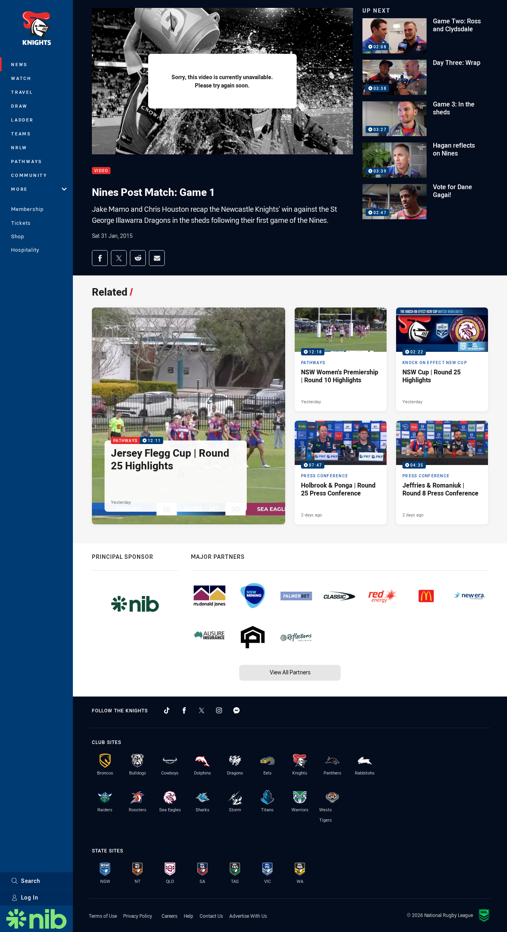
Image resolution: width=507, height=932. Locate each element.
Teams (21, 134)
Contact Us (211, 916)
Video (101, 170)
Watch (21, 78)
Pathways (26, 161)
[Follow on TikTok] (167, 710)
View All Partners (290, 672)
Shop (17, 236)
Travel (22, 92)
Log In (29, 897)
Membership (27, 209)
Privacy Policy (137, 916)
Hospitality (25, 249)
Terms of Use (103, 916)
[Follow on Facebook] (184, 710)
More (19, 189)
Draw (19, 106)
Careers (169, 916)
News (19, 64)
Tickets (21, 222)
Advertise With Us (248, 916)
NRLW (19, 147)
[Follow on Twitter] (201, 710)
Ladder (22, 120)
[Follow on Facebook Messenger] (236, 710)
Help (188, 916)
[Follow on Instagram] (219, 710)
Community (29, 175)
